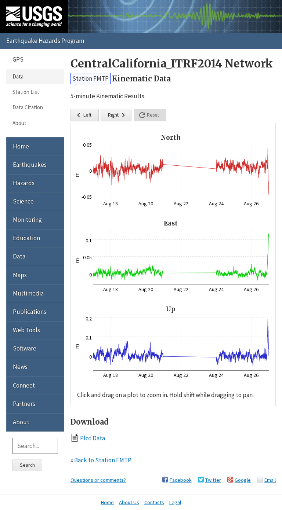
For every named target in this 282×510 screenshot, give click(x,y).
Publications (29, 312)
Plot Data (92, 438)
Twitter (213, 480)
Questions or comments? (98, 480)
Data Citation (27, 107)
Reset (148, 115)
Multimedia (28, 293)
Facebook (181, 480)
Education (26, 238)
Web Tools (26, 330)
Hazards (24, 183)
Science (23, 201)
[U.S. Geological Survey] (34, 16)
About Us (129, 502)
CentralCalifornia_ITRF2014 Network (171, 63)
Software (24, 348)
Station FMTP (90, 78)
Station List (25, 91)
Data (18, 76)
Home (21, 146)
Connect (24, 385)
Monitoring (27, 220)
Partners (24, 404)
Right (118, 115)
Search (27, 465)
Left (82, 115)
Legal (175, 502)
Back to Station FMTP (102, 460)
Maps (20, 275)
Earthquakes (30, 165)
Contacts (154, 502)
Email (270, 480)
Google (243, 480)
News (20, 367)
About (19, 123)
